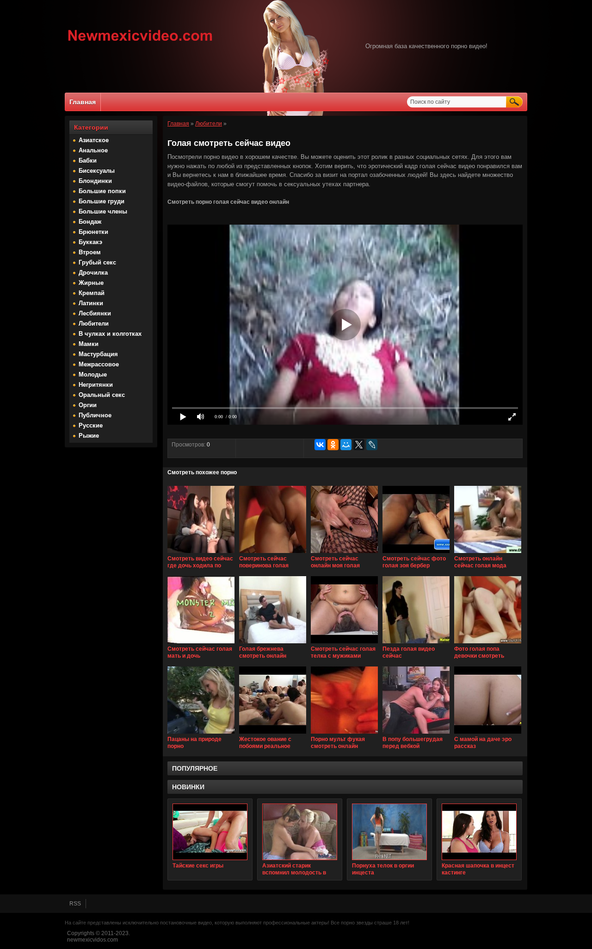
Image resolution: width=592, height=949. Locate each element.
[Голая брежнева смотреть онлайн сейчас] (272, 644)
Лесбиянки (95, 313)
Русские (91, 425)
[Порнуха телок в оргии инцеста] (389, 832)
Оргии (88, 405)
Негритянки (96, 384)
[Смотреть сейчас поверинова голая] (272, 553)
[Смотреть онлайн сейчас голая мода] (487, 553)
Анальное (93, 150)
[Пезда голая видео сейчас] (416, 644)
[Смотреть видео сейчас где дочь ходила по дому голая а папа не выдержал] (200, 553)
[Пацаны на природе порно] (200, 734)
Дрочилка (93, 272)
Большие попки (102, 191)
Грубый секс (97, 262)
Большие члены (103, 211)
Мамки (89, 343)
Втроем (90, 252)
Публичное (95, 415)
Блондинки (95, 180)
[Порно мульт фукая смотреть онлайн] (344, 734)
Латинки (91, 303)
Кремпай (92, 292)
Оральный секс (102, 394)
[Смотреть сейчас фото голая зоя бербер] (416, 553)
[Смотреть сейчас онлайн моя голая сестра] (344, 553)
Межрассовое (99, 364)
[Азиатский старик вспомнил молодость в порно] (299, 832)
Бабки (88, 160)
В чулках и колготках (110, 333)
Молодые (93, 374)
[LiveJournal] (371, 444)
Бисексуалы (97, 170)
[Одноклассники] (333, 444)
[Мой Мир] (346, 444)
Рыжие (89, 435)
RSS (75, 903)
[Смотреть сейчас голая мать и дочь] (200, 644)
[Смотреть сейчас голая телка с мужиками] (344, 644)
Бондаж (90, 221)
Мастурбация (98, 354)
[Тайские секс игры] (210, 832)
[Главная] (140, 42)
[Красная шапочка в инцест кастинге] (479, 832)
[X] (358, 444)
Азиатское (94, 140)
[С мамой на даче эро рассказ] (487, 734)
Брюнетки (93, 231)
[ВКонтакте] (320, 444)
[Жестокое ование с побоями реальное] (272, 734)
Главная (82, 102)
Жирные (91, 282)
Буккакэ (90, 242)
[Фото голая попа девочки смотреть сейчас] (487, 644)
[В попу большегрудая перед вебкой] (416, 734)
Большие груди (101, 201)
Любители (94, 323)
